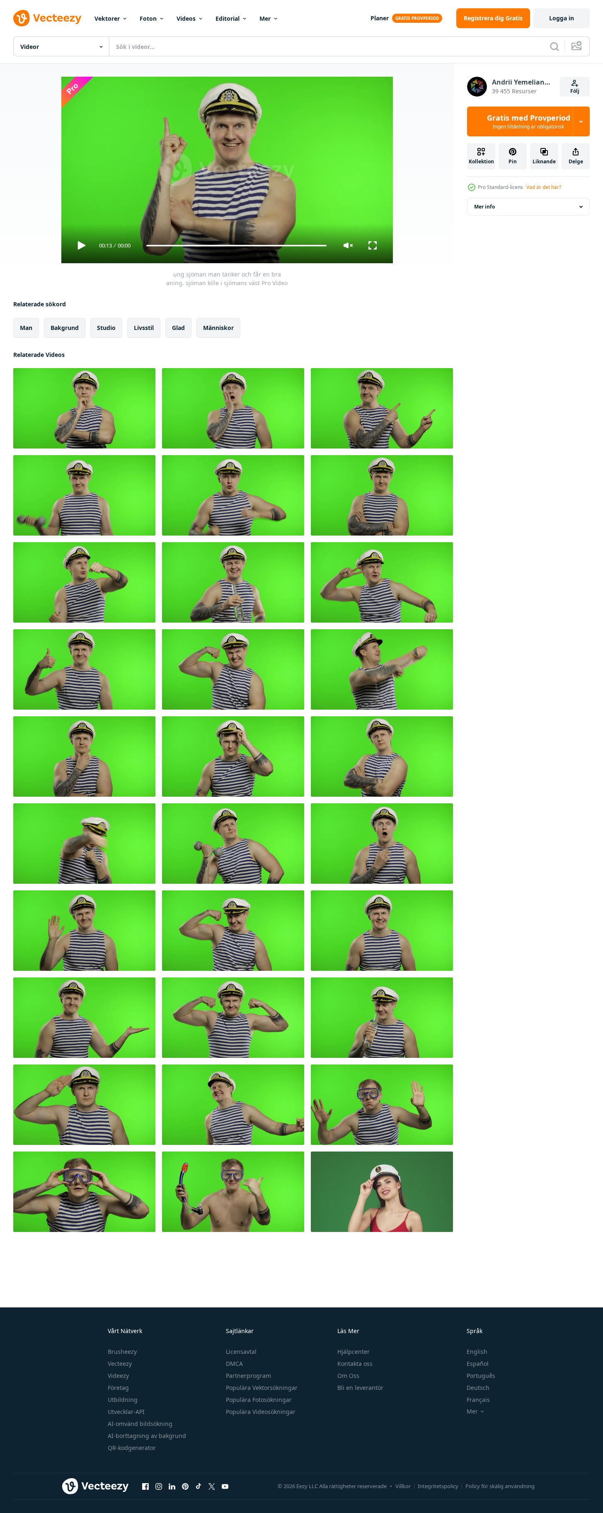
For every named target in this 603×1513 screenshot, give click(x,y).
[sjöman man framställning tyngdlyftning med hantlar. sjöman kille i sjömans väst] (84, 495)
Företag (118, 1388)
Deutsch (478, 1388)
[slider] (236, 245)
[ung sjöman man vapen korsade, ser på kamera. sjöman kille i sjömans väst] (382, 495)
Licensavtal (241, 1351)
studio (106, 328)
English (477, 1351)
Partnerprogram (248, 1376)
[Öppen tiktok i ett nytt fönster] (198, 1486)
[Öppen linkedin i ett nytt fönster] (172, 1486)
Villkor (403, 1486)
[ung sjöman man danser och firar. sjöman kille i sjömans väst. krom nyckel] (382, 582)
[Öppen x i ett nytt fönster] (211, 1486)
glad (178, 328)
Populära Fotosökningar (259, 1400)
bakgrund (65, 328)
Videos (186, 18)
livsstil (144, 328)
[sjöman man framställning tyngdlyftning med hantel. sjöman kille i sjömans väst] (233, 843)
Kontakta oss (355, 1364)
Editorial (228, 18)
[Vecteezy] (47, 18)
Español (478, 1364)
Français (478, 1400)
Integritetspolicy (438, 1486)
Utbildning (123, 1400)
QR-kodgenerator (132, 1448)
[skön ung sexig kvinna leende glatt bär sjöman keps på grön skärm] (382, 1192)
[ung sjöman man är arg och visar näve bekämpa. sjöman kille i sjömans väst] (233, 495)
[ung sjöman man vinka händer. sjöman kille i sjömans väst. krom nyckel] (84, 930)
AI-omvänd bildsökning (140, 1424)
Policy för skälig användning (500, 1486)
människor (218, 328)
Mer (265, 18)
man (26, 328)
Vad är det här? (543, 187)
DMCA (234, 1364)
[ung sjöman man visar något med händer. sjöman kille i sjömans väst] (84, 1017)
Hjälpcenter (353, 1351)
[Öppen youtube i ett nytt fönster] (225, 1486)
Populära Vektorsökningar (262, 1388)
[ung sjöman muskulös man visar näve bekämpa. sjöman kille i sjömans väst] (84, 843)
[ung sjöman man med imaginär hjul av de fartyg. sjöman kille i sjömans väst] (84, 582)
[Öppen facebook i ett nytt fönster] (145, 1486)
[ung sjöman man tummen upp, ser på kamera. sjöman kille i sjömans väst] (84, 669)
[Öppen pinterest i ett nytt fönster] (185, 1486)
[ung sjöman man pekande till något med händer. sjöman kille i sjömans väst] (382, 408)
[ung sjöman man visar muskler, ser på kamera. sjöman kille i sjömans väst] (233, 669)
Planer (380, 18)
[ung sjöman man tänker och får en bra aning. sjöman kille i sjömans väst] (84, 408)
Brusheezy (122, 1351)
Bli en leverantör (360, 1388)
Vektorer (107, 18)
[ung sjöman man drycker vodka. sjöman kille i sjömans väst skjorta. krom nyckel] (382, 1017)
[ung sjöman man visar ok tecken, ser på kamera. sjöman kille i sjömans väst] (382, 930)
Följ (574, 91)
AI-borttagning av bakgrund (147, 1436)
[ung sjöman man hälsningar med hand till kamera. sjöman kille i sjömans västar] (84, 1104)
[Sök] (554, 46)
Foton (148, 18)
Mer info (484, 206)
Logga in (561, 18)
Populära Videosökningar (260, 1412)
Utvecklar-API (126, 1412)
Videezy (118, 1376)
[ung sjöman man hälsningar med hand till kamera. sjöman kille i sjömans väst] (233, 756)
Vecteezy (120, 1364)
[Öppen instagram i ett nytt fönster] (158, 1486)
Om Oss (348, 1376)
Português (481, 1376)
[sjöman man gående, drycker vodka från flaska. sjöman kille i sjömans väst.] (233, 582)
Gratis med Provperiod (528, 121)
